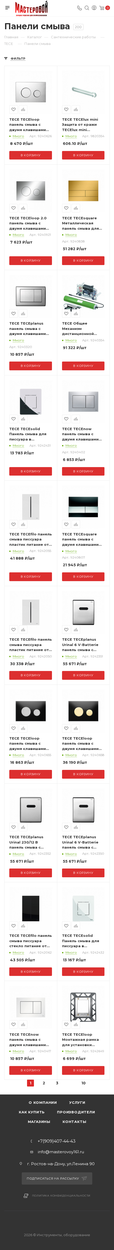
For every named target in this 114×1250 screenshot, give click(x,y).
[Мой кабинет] (94, 8)
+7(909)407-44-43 (57, 1141)
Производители (76, 1112)
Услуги (77, 1102)
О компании (43, 1102)
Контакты (74, 1121)
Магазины (39, 1121)
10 (83, 1083)
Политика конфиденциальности (61, 1195)
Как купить (32, 1112)
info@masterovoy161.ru (61, 1151)
